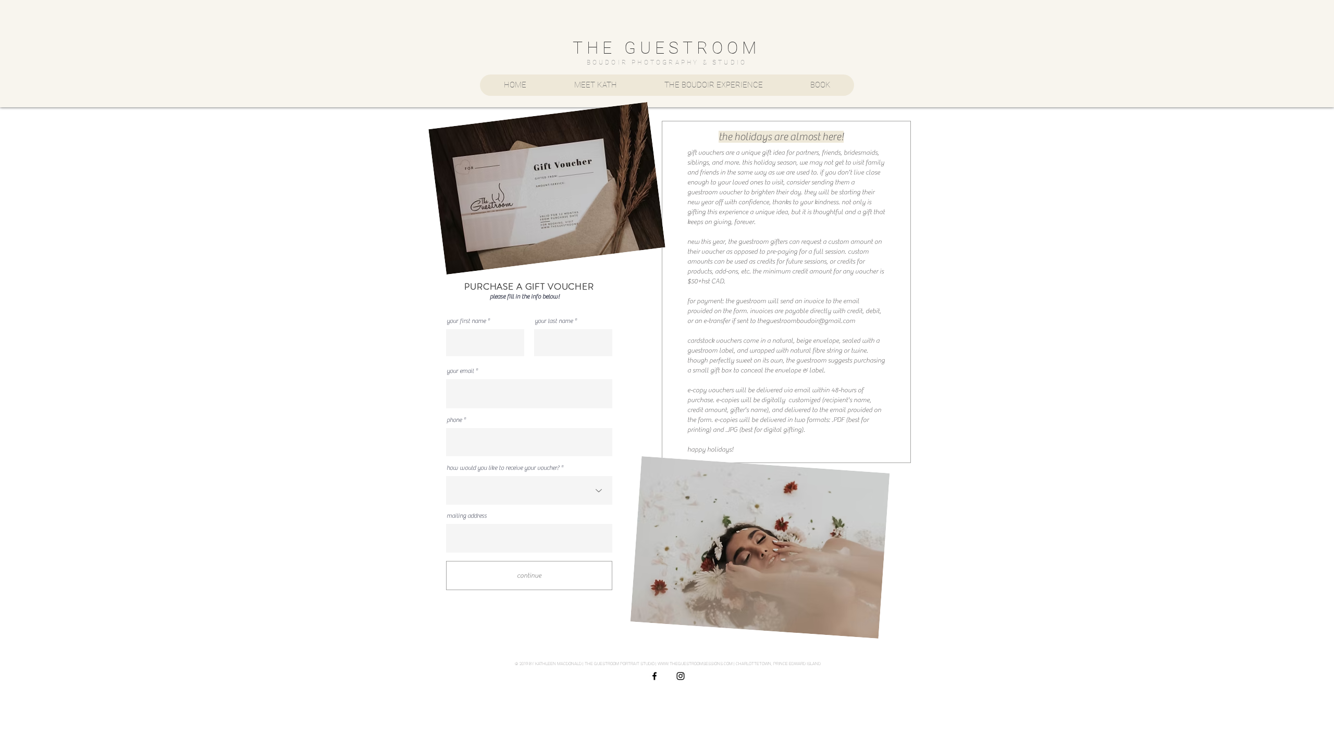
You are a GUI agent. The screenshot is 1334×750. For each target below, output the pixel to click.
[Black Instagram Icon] (680, 676)
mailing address (467, 515)
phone (454, 420)
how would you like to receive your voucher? (503, 468)
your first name (466, 321)
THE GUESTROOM (666, 48)
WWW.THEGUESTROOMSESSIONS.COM (695, 663)
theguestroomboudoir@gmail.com (806, 320)
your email (460, 371)
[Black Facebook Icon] (654, 676)
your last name (554, 321)
